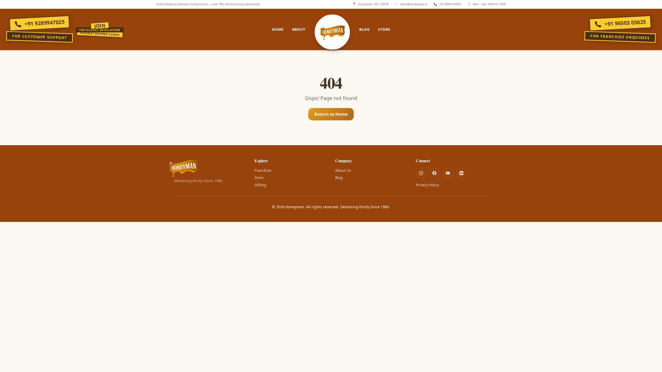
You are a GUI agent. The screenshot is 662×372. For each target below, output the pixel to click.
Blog (364, 29)
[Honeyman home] (332, 32)
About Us (343, 170)
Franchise (262, 170)
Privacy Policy (427, 184)
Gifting (260, 184)
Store (384, 29)
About (299, 29)
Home (278, 29)
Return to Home (331, 114)
